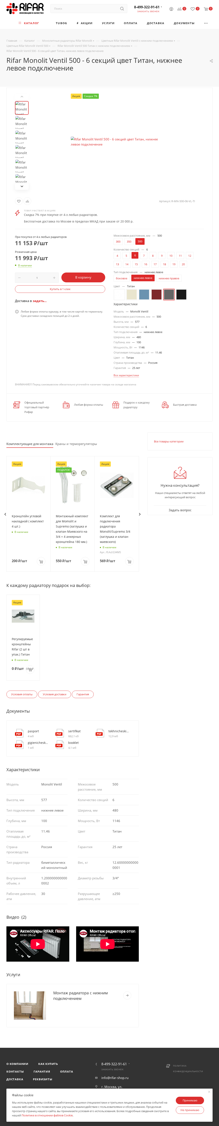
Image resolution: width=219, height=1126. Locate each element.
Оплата (66, 1071)
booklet (73, 743)
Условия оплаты (22, 694)
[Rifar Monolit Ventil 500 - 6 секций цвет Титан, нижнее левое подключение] (119, 142)
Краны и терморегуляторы (76, 444)
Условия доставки (54, 694)
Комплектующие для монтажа (29, 444)
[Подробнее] (127, 995)
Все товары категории (168, 441)
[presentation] (5, 514)
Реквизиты (42, 1079)
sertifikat (74, 731)
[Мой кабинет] (171, 9)
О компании (17, 1064)
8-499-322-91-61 (147, 7)
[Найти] (122, 8)
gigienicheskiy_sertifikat (38, 743)
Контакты (15, 1071)
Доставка (14, 1079)
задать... (40, 301)
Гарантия (83, 694)
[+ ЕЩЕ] (206, 23)
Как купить (48, 1064)
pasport (33, 731)
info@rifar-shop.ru (115, 1078)
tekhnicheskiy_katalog (118, 731)
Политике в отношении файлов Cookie (47, 1115)
